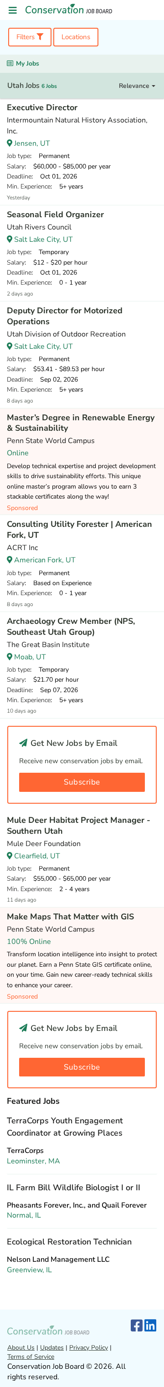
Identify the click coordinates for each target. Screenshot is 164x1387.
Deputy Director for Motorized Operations (65, 316)
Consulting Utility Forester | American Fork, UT (79, 530)
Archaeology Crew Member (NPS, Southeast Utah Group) (71, 626)
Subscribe (82, 782)
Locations (76, 36)
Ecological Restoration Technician (69, 1241)
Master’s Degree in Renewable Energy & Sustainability (80, 423)
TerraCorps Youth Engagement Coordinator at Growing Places (65, 1126)
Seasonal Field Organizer (55, 214)
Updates (52, 1347)
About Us (21, 1347)
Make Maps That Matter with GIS (70, 916)
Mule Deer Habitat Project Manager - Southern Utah (78, 825)
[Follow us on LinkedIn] (150, 1326)
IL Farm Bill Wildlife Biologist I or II (73, 1187)
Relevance (135, 86)
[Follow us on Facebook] (137, 1326)
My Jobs (27, 63)
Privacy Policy (88, 1347)
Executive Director (42, 107)
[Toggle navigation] (12, 10)
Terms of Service (30, 1356)
